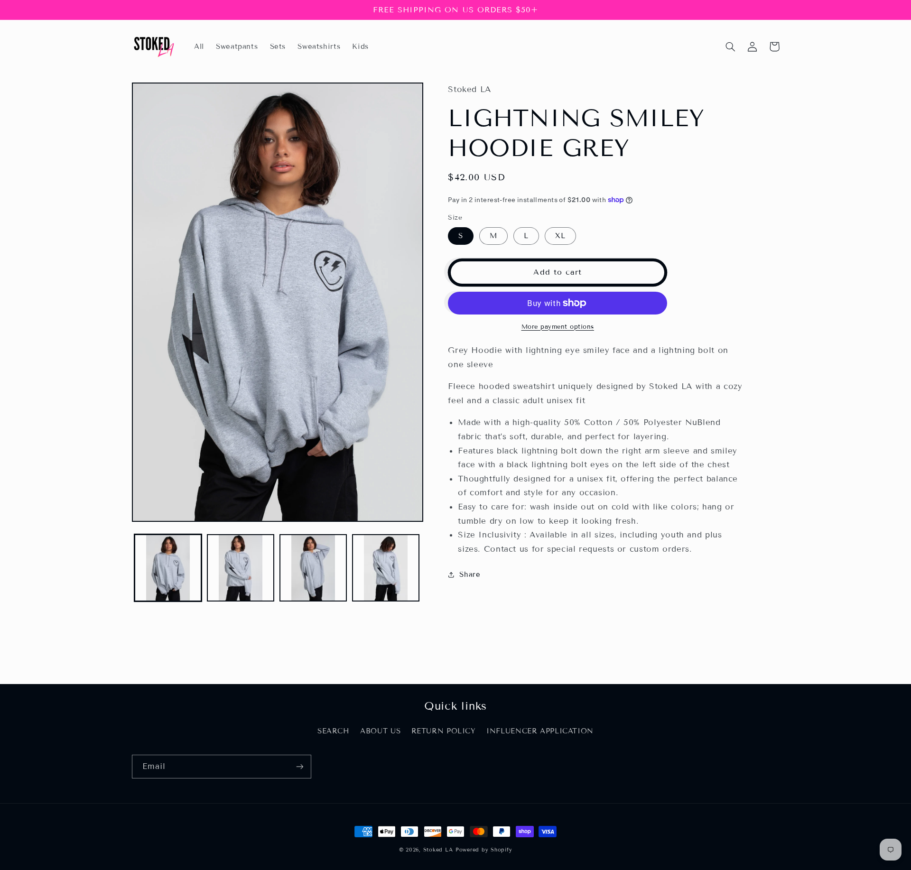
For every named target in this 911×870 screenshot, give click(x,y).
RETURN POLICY (443, 731)
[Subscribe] (299, 766)
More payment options (558, 327)
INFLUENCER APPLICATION (540, 731)
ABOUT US (380, 731)
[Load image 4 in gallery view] (386, 568)
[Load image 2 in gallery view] (241, 568)
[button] (731, 46)
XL (560, 235)
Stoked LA (438, 849)
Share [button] (469, 574)
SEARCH (333, 731)
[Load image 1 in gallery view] (168, 568)
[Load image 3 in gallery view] (313, 568)
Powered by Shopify (484, 849)
